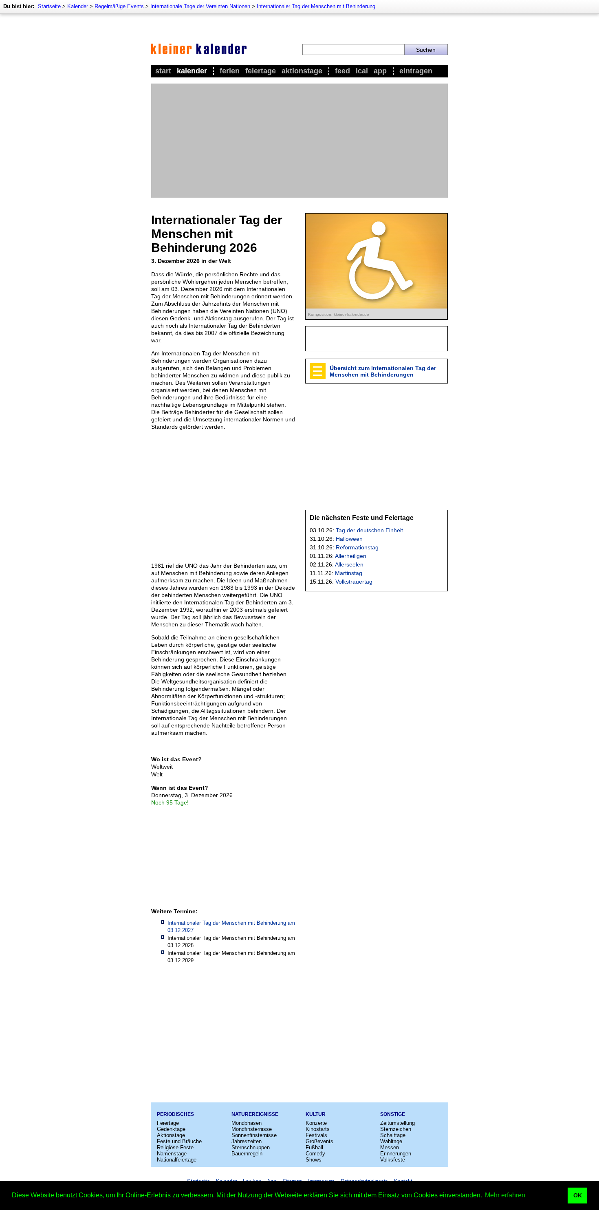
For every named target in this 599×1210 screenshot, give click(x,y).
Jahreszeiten (246, 1141)
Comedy (315, 1153)
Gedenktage (171, 1129)
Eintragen (415, 71)
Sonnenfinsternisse (254, 1135)
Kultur (316, 1114)
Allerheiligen (350, 556)
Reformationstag (357, 547)
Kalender (77, 6)
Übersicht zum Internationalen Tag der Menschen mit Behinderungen (383, 371)
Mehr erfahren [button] (505, 1195)
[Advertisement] (299, 141)
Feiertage (260, 71)
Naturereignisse (254, 1114)
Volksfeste (392, 1160)
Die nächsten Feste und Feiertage (362, 517)
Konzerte (316, 1123)
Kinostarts (318, 1129)
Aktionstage (302, 71)
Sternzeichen (395, 1129)
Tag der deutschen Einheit (369, 530)
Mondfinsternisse (251, 1129)
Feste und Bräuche (179, 1141)
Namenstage (172, 1153)
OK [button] (577, 1195)
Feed (342, 71)
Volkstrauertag (353, 581)
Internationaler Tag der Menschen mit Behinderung (316, 6)
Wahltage (391, 1141)
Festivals (316, 1135)
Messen (389, 1147)
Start (163, 71)
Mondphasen (246, 1123)
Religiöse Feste (175, 1147)
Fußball (314, 1147)
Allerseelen (349, 564)
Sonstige (392, 1114)
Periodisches (175, 1114)
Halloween (349, 539)
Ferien (230, 71)
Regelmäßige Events (119, 6)
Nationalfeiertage (176, 1160)
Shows (314, 1160)
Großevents (319, 1141)
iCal (362, 71)
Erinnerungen (395, 1153)
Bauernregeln (246, 1153)
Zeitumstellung (397, 1123)
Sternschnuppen (250, 1147)
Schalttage (392, 1135)
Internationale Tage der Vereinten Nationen (200, 6)
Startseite (49, 6)
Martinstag (348, 573)
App (380, 71)
